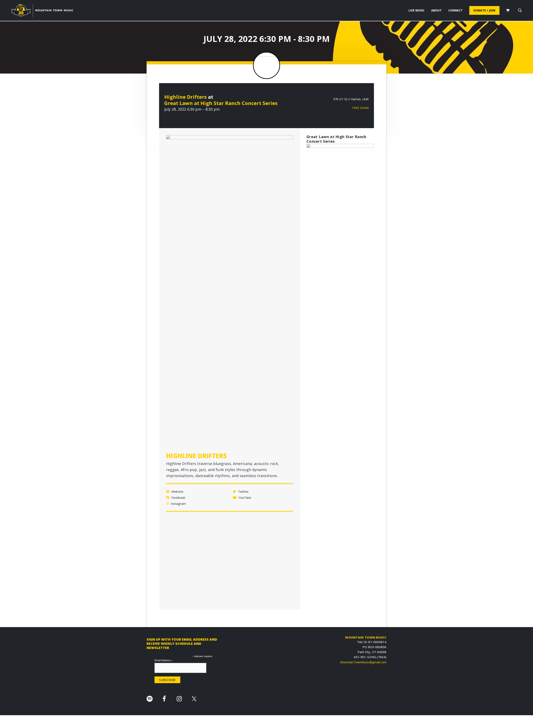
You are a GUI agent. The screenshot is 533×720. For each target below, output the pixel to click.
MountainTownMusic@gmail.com (363, 662)
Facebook (178, 497)
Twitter (243, 491)
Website (177, 491)
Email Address (163, 660)
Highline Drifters (185, 96)
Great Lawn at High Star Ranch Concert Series (221, 103)
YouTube (244, 497)
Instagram (178, 503)
